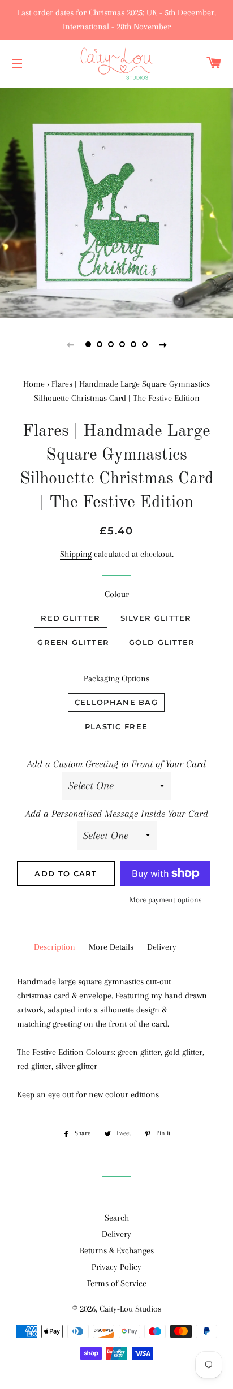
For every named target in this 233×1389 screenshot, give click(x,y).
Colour (117, 594)
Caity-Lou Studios (130, 1309)
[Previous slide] (70, 344)
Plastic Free (116, 726)
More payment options (166, 899)
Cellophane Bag (116, 702)
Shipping (76, 554)
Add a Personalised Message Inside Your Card (116, 813)
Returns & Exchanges (117, 1250)
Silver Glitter (156, 617)
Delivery (116, 1234)
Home (34, 384)
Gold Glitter (162, 642)
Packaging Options (116, 678)
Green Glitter (73, 642)
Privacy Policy (116, 1267)
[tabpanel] (116, 201)
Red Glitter (70, 617)
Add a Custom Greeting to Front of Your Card (116, 763)
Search (117, 1218)
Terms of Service (116, 1283)
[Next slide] (162, 344)
